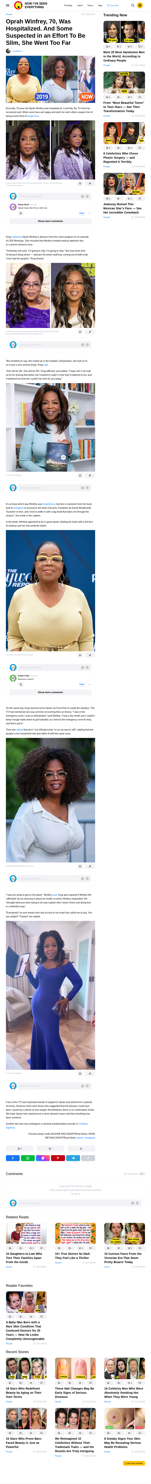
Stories (9, 1266)
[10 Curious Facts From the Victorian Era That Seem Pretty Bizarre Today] (124, 1234)
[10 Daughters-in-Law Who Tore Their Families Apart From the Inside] (26, 1234)
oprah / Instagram (86, 1137)
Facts (106, 1266)
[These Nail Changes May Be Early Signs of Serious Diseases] (75, 1369)
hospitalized (48, 504)
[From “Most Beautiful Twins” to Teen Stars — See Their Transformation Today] (124, 83)
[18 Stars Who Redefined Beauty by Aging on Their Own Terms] (26, 1369)
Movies (107, 1401)
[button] (19, 1149)
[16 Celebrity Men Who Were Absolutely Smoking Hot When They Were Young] (124, 1369)
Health (58, 1401)
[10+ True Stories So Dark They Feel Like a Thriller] (75, 1234)
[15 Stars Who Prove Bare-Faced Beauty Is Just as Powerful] (26, 1419)
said (45, 365)
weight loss (33, 116)
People (9, 14)
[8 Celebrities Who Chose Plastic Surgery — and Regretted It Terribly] (124, 133)
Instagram (18, 508)
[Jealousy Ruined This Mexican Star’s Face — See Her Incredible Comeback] (124, 184)
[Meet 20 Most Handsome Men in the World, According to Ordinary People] (124, 32)
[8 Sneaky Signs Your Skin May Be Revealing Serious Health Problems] (124, 1419)
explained (16, 237)
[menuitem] (67, 5)
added (19, 729)
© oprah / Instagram (14, 475)
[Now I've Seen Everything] (30, 5)
